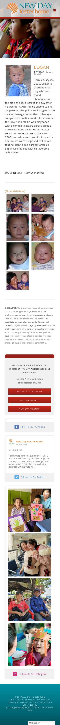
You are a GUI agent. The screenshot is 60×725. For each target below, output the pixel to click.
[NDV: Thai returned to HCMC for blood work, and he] (29, 599)
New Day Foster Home (29, 441)
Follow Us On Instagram (33, 674)
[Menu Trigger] (54, 9)
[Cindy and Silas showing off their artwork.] (29, 510)
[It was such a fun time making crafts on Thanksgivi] (29, 644)
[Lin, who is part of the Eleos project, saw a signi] (29, 554)
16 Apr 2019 (21, 444)
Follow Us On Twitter (32, 477)
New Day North (29, 400)
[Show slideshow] (15, 191)
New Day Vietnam (29, 409)
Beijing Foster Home (30, 391)
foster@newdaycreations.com (23, 707)
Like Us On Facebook (32, 426)
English (36, 722)
